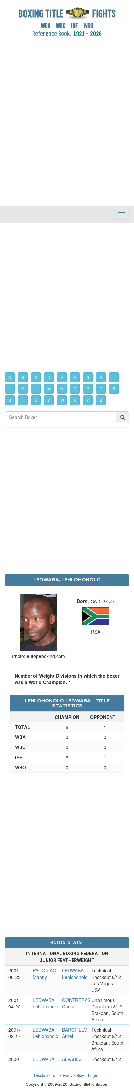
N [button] (61, 388)
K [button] (22, 388)
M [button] (49, 388)
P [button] (88, 388)
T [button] (23, 400)
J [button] (10, 388)
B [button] (22, 377)
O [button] (75, 388)
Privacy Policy (71, 1075)
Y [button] (88, 400)
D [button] (48, 377)
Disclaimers (44, 1075)
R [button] (114, 388)
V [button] (48, 400)
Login (93, 1075)
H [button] (101, 377)
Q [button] (101, 388)
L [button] (36, 388)
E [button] (61, 377)
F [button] (75, 377)
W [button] (62, 400)
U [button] (35, 400)
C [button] (35, 377)
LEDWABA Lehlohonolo (74, 973)
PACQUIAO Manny (44, 973)
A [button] (9, 377)
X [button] (75, 400)
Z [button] (101, 400)
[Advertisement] (67, 118)
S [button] (9, 400)
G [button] (88, 377)
